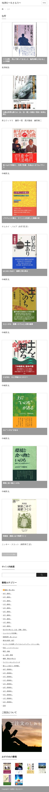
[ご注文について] (22, 751)
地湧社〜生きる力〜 (16, 789)
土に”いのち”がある (10, 430)
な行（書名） (7, 608)
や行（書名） (7, 619)
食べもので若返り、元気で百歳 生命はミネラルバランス (24, 166)
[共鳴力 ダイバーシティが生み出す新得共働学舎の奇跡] (30, 768)
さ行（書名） (7, 601)
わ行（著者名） (8, 702)
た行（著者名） (8, 680)
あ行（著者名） (8, 669)
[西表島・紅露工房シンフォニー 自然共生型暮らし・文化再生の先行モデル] (18, 768)
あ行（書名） (7, 593)
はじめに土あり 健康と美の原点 (15, 271)
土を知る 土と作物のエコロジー (15, 377)
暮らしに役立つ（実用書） (11, 666)
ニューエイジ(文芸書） (10, 633)
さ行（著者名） (8, 676)
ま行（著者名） (8, 691)
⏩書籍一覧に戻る (9, 590)
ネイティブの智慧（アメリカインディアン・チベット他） (21, 644)
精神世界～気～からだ (10, 637)
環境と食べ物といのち (11, 483)
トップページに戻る (9, 554)
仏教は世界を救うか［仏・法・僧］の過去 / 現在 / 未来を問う (24, 113)
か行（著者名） (8, 673)
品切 (4, 705)
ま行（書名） (7, 615)
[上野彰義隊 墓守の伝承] (7, 780)
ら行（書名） (7, 622)
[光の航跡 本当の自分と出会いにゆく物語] (18, 780)
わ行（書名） (7, 626)
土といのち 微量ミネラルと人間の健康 (18, 324)
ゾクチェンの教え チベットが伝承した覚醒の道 (21, 218)
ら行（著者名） (8, 698)
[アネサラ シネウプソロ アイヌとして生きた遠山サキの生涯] (7, 768)
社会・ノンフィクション (11, 648)
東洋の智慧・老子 (8, 640)
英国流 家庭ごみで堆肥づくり (14, 536)
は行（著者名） (8, 687)
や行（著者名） (8, 695)
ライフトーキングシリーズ (11, 662)
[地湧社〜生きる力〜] (11, 3)
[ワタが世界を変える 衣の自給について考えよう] (42, 768)
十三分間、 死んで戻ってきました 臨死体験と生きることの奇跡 (24, 60)
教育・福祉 (6, 651)
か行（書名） (7, 597)
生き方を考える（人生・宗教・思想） (15, 630)
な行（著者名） (8, 684)
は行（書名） (7, 611)
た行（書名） (7, 604)
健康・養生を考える (9, 658)
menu (44, 2)
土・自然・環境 (8, 655)
